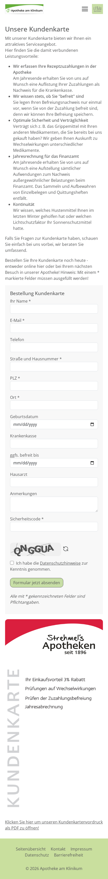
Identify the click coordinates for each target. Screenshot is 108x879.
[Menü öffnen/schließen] (85, 9)
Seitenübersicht (31, 849)
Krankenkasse (23, 436)
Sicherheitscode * (27, 519)
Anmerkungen (23, 493)
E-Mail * (17, 320)
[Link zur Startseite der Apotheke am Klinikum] (24, 9)
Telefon (17, 339)
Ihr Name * (20, 301)
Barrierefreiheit (68, 855)
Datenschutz (37, 855)
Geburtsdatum (24, 416)
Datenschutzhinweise (60, 563)
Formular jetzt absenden (36, 582)
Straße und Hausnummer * (36, 359)
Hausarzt (18, 474)
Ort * (15, 397)
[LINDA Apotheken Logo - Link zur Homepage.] (97, 9)
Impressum (81, 849)
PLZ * (15, 378)
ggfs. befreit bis (24, 455)
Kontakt (58, 849)
